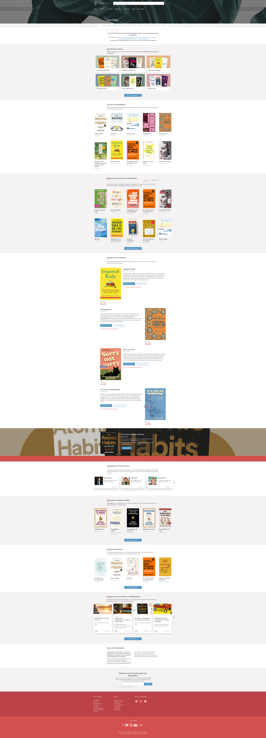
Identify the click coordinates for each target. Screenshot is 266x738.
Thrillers (95, 9)
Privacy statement (122, 732)
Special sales (117, 706)
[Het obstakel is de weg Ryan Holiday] (165, 521)
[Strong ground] (155, 324)
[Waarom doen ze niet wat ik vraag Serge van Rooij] (117, 231)
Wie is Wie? (96, 702)
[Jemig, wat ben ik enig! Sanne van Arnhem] (101, 202)
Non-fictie (109, 9)
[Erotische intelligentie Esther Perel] (133, 231)
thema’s (140, 38)
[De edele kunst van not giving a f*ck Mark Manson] (133, 153)
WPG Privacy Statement (128, 686)
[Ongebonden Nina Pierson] (149, 125)
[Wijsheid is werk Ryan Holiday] (101, 520)
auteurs (136, 38)
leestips (120, 38)
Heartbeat (96, 706)
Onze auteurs (127, 9)
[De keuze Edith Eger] (117, 125)
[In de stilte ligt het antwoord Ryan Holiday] (133, 521)
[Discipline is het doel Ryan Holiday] (149, 520)
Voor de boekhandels (119, 705)
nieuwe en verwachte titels (126, 37)
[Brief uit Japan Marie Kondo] (133, 125)
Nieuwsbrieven (140, 9)
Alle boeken (117, 9)
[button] (129, 490)
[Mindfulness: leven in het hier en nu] (103, 618)
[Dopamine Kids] (110, 284)
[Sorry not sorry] (110, 364)
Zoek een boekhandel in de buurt (133, 287)
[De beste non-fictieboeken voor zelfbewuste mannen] (142, 618)
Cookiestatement (144, 732)
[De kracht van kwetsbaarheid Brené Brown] (101, 570)
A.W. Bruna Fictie (97, 703)
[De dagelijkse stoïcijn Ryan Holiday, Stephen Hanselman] (117, 521)
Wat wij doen (97, 700)
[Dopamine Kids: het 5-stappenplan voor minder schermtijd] (162, 618)
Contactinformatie (118, 700)
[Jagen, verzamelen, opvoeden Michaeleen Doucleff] (165, 570)
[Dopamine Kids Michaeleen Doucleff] (117, 152)
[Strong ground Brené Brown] (165, 125)
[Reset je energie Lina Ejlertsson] (117, 201)
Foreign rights (117, 709)
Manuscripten (117, 708)
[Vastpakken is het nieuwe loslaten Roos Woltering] (133, 202)
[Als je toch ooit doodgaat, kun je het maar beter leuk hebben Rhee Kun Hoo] (101, 154)
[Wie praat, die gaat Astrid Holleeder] (165, 152)
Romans (102, 9)
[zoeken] (163, 3)
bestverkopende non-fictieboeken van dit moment (145, 37)
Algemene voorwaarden (133, 732)
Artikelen (133, 9)
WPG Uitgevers (144, 733)
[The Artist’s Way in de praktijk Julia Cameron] (149, 231)
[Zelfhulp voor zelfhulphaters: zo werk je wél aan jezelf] (122, 618)
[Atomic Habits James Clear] (101, 125)
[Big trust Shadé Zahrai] (101, 230)
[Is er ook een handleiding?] (155, 404)
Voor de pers (117, 703)
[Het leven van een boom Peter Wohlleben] (149, 153)
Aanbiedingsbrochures (99, 709)
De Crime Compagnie (98, 708)
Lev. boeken (96, 705)
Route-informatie (118, 702)
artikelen (145, 38)
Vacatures (96, 711)
